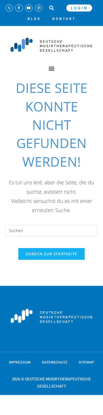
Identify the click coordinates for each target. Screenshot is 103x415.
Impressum (20, 362)
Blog (34, 19)
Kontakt (64, 19)
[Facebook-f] (19, 8)
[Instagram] (38, 8)
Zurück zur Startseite (51, 253)
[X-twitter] (9, 8)
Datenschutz (54, 362)
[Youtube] (29, 8)
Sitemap (86, 362)
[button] (51, 8)
